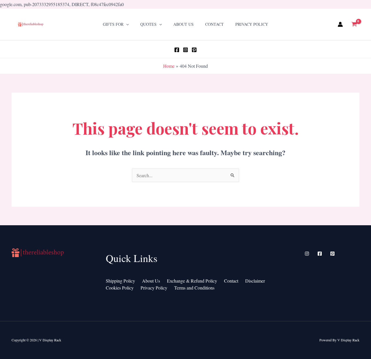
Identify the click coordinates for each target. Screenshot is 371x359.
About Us (151, 281)
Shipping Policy (120, 281)
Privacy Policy (251, 24)
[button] (126, 24)
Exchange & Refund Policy (192, 281)
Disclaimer (255, 281)
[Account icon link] (340, 24)
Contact (214, 24)
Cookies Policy (120, 288)
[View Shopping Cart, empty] (354, 24)
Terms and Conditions (194, 288)
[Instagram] (185, 49)
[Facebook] (176, 49)
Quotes (148, 24)
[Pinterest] (194, 49)
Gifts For (113, 24)
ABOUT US (183, 24)
